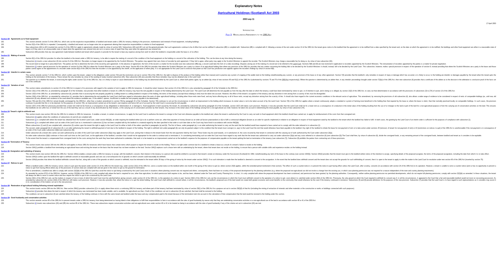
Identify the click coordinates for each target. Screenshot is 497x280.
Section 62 (5, 72)
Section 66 (5, 151)
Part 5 (229, 35)
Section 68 (5, 186)
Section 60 (5, 39)
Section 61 (5, 55)
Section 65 (5, 142)
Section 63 (5, 85)
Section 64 (5, 111)
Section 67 (5, 163)
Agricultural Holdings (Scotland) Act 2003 (248, 13)
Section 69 (5, 198)
